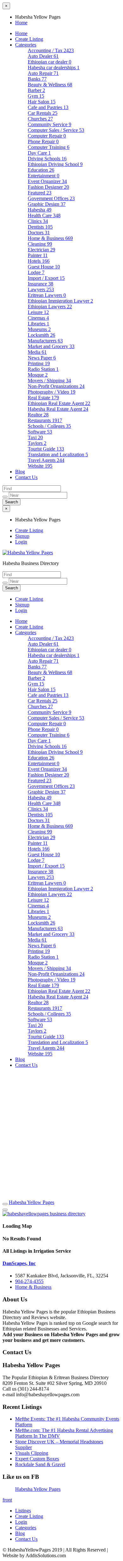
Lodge (36, 272)
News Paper (42, 357)
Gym (36, 96)
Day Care (39, 153)
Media (37, 352)
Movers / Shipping (49, 380)
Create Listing (29, 39)
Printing (39, 363)
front (7, 1500)
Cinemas (38, 318)
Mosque (38, 375)
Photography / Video (51, 392)
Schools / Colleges (49, 426)
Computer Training (48, 147)
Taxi (35, 437)
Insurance (40, 283)
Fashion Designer (48, 187)
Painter (38, 255)
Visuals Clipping (31, 1453)
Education (41, 170)
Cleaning (40, 244)
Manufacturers (45, 340)
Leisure (38, 312)
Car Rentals (42, 113)
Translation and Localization (58, 454)
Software (40, 431)
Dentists (40, 227)
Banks (37, 79)
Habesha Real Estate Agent (58, 409)
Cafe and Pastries (48, 107)
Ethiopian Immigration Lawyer (60, 301)
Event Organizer (47, 181)
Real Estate (43, 397)
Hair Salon (42, 101)
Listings (23, 1510)
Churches (40, 118)
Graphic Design (47, 204)
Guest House (44, 266)
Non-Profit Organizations (56, 386)
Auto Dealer (43, 56)
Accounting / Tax (51, 50)
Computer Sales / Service (56, 130)
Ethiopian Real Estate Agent (59, 403)
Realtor (38, 414)
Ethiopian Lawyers (50, 306)
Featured (39, 192)
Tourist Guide (46, 449)
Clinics (38, 221)
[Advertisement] (61, 1134)
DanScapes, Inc (19, 1263)
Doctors (39, 232)
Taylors (37, 443)
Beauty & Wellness (50, 84)
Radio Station (43, 369)
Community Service (49, 124)
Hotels (39, 261)
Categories (25, 44)
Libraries (38, 323)
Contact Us (26, 477)
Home (21, 22)
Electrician (41, 249)
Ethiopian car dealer (49, 62)
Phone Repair (43, 141)
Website (40, 466)
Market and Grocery (51, 346)
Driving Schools (47, 158)
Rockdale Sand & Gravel (40, 1464)
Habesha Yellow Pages (31, 1202)
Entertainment (43, 175)
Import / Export (46, 278)
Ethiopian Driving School (55, 164)
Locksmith (41, 335)
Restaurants (45, 420)
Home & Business (50, 238)
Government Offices (51, 198)
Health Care (44, 215)
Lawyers (41, 289)
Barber (36, 90)
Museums (39, 329)
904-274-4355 (29, 1281)
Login (21, 541)
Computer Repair (47, 135)
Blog (20, 471)
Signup (22, 536)
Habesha (39, 209)
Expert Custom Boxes (37, 1458)
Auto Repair (43, 73)
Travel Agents (46, 460)
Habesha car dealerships (53, 67)
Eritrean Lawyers (47, 295)
